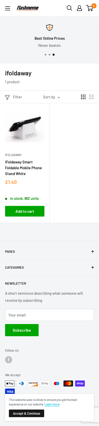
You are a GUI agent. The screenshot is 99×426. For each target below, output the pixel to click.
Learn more (51, 404)
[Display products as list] (91, 97)
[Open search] (69, 8)
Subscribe (22, 330)
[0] (90, 8)
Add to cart (24, 211)
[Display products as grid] (83, 97)
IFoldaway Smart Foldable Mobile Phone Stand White (23, 168)
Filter (17, 97)
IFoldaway (13, 155)
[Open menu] (7, 8)
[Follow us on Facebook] (8, 359)
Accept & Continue (26, 413)
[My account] (79, 8)
